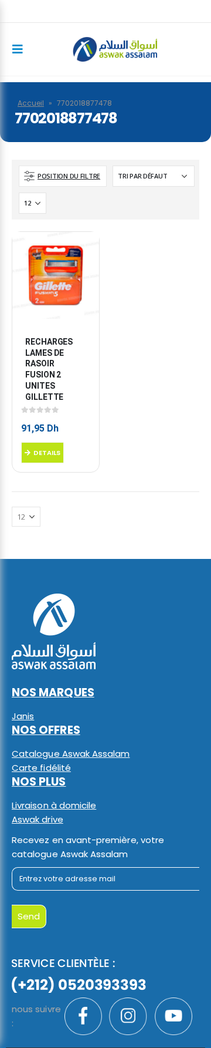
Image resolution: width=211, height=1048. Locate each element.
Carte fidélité (41, 767)
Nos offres (46, 730)
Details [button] (46, 452)
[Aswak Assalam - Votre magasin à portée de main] (115, 49)
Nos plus (39, 782)
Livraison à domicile (54, 805)
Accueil (31, 103)
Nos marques (53, 692)
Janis (23, 716)
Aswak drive (37, 819)
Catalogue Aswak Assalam (71, 753)
